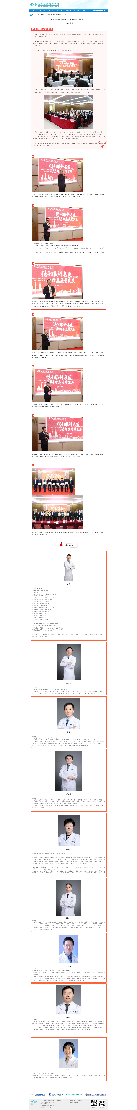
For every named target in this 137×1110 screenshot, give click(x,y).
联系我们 (76, 1100)
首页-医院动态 (41, 14)
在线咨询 (72, 1102)
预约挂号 (72, 1100)
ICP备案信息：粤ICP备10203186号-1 (48, 1105)
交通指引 (81, 1100)
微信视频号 (76, 1102)
